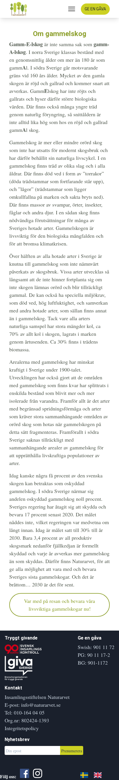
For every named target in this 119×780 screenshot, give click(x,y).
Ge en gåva (95, 9)
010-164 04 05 (29, 712)
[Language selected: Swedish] (93, 774)
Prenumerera (71, 750)
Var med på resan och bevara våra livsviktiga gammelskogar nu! (59, 604)
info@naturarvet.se (41, 704)
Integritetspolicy (22, 728)
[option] (99, 775)
